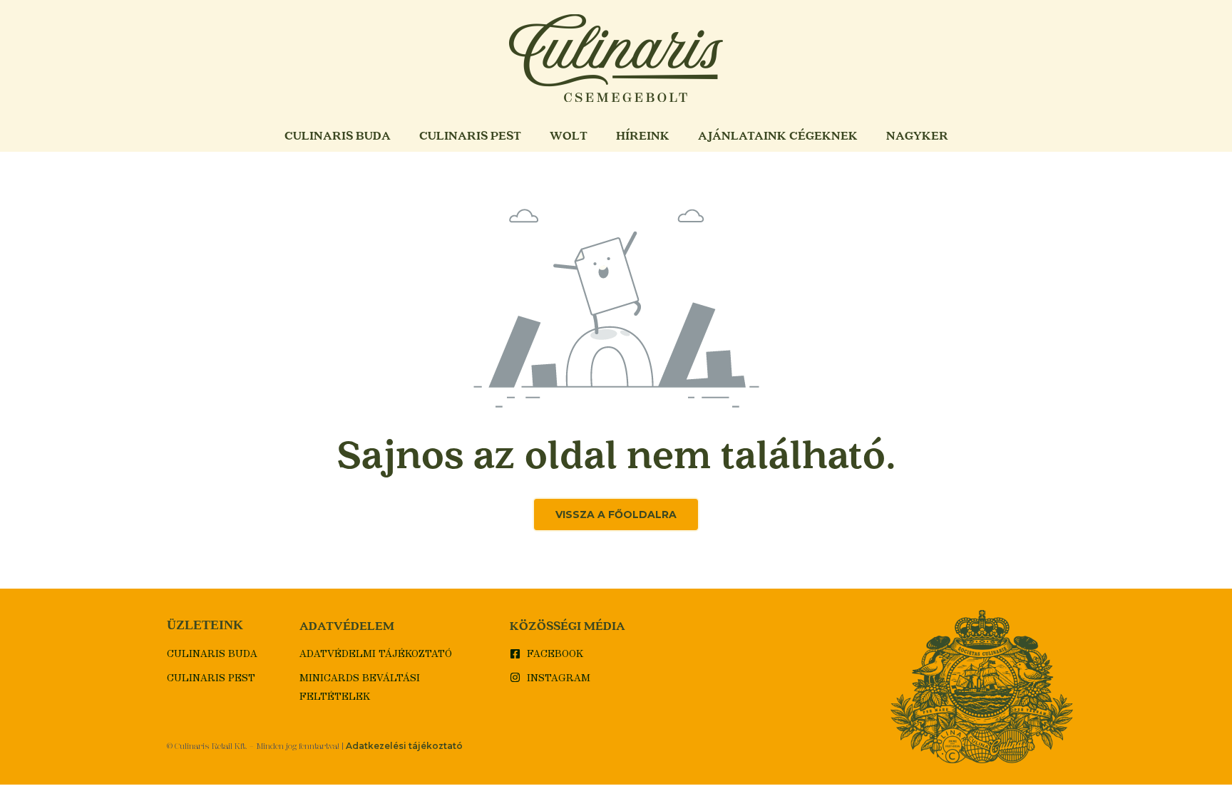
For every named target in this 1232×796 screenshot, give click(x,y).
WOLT (568, 135)
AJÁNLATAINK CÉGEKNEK (778, 135)
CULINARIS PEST (470, 135)
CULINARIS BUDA (337, 135)
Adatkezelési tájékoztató (404, 745)
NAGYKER (917, 135)
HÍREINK (642, 135)
